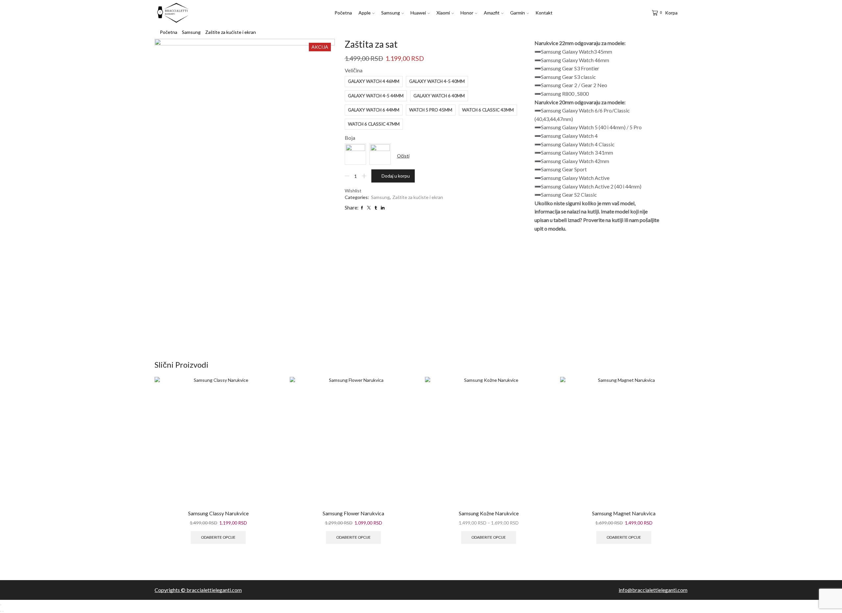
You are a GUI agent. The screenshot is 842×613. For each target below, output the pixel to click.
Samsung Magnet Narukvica (624, 513)
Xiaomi (443, 12)
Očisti (403, 156)
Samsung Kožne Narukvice (489, 513)
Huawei (418, 12)
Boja (350, 138)
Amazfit (492, 12)
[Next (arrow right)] (3, 611)
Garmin (517, 12)
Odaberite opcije (218, 537)
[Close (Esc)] (0, 604)
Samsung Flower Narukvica (353, 513)
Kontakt (544, 12)
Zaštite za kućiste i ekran (230, 32)
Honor (466, 12)
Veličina (353, 70)
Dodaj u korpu (396, 176)
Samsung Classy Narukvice (218, 513)
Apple (365, 12)
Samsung (390, 12)
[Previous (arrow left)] (0, 611)
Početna (343, 12)
